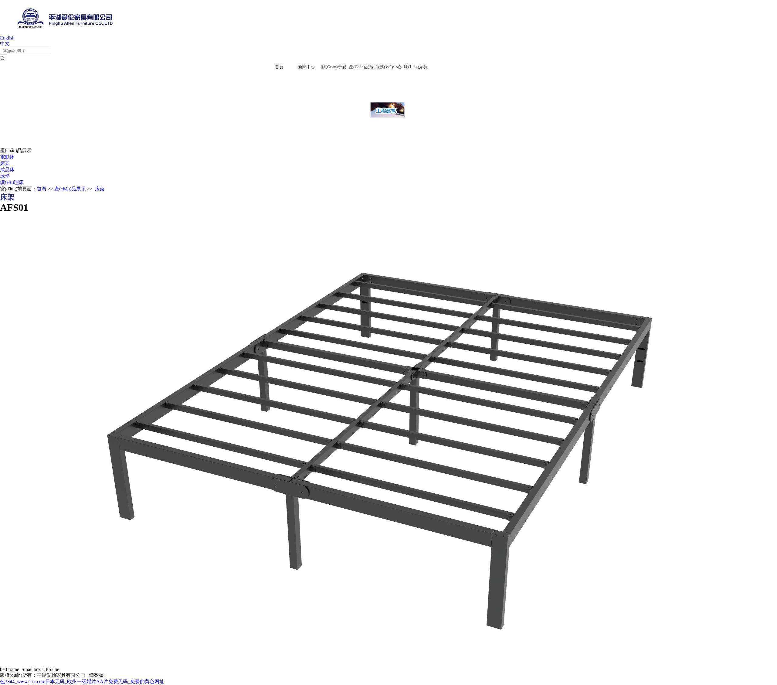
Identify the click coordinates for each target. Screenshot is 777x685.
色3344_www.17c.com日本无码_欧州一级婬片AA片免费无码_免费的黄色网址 (82, 681)
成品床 (7, 169)
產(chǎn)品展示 (70, 188)
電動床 (7, 156)
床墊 (5, 176)
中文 (5, 43)
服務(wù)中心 (388, 67)
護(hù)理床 (12, 182)
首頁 (279, 67)
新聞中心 (306, 67)
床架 (5, 163)
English (7, 37)
